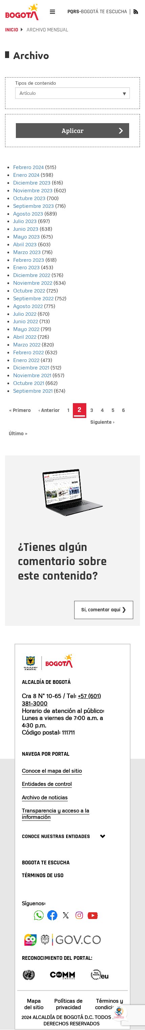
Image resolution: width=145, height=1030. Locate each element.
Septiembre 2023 (33, 205)
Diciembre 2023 (32, 182)
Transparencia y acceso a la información (55, 813)
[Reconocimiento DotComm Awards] (62, 974)
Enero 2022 (26, 360)
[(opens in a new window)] (30, 939)
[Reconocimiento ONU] (28, 974)
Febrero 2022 (28, 352)
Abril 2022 (24, 336)
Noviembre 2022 (32, 282)
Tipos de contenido (35, 83)
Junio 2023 (25, 228)
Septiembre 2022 (33, 298)
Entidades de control (47, 783)
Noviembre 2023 (33, 190)
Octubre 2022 (29, 290)
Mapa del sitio (34, 1003)
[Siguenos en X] (66, 915)
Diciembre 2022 (31, 275)
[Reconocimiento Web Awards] (99, 974)
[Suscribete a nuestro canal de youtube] (93, 915)
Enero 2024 (26, 174)
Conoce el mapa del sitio (52, 770)
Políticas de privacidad (68, 1003)
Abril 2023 (25, 244)
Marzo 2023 (27, 252)
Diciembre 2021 (31, 367)
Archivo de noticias (45, 797)
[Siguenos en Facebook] (39, 915)
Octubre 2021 (28, 383)
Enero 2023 (26, 267)
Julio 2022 (24, 313)
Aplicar (73, 130)
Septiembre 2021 (33, 390)
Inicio (11, 29)
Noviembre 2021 (32, 375)
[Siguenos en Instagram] (79, 915)
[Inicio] (21, 11)
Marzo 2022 (26, 344)
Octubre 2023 (29, 198)
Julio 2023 (25, 221)
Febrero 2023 (28, 259)
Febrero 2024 (28, 167)
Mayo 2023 (26, 236)
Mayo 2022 (26, 329)
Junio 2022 (25, 321)
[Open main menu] (52, 12)
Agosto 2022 (28, 306)
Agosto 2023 (28, 213)
